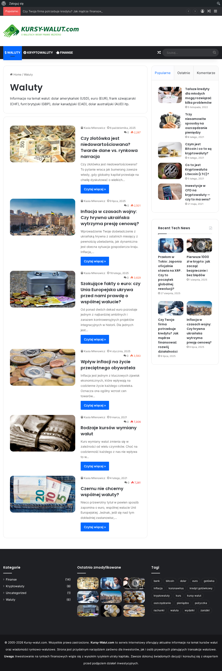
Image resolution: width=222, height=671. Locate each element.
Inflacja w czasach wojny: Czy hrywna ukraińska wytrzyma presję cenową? (110, 217)
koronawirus (176, 588)
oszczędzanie (162, 603)
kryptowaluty (162, 595)
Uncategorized (16, 593)
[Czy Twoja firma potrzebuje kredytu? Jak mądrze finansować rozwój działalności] (170, 308)
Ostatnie (183, 73)
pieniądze (183, 603)
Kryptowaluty (39, 52)
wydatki (189, 610)
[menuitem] (4, 3)
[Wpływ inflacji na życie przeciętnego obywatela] (42, 367)
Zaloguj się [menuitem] (16, 3)
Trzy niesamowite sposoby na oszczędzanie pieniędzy (196, 123)
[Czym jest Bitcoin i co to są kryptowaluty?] (170, 150)
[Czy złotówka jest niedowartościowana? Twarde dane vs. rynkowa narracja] (42, 144)
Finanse (66, 52)
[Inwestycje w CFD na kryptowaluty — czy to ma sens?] (170, 192)
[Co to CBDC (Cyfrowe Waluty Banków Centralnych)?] (111, 611)
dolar (183, 580)
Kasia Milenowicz (94, 127)
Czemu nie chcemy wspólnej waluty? (102, 492)
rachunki (159, 610)
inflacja (158, 588)
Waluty (13, 52)
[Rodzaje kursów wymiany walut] (42, 433)
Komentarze (206, 73)
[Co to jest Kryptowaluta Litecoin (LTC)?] (170, 171)
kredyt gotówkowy (201, 588)
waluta (174, 610)
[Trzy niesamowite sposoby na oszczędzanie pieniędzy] (170, 120)
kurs (178, 595)
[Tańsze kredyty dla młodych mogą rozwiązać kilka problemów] (170, 95)
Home (17, 74)
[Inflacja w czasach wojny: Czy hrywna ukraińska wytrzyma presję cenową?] (42, 217)
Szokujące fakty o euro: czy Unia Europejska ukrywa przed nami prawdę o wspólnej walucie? (110, 293)
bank (157, 580)
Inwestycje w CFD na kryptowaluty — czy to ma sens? (198, 193)
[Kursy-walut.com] (41, 30)
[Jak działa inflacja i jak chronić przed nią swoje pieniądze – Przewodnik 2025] (134, 597)
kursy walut (194, 595)
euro (195, 580)
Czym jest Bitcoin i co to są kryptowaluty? (198, 148)
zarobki (205, 610)
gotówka (209, 580)
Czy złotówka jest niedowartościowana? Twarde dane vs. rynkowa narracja (109, 147)
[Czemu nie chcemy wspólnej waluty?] (42, 494)
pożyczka (201, 603)
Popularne (163, 73)
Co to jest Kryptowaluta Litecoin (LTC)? (197, 169)
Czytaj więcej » (95, 189)
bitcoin (170, 580)
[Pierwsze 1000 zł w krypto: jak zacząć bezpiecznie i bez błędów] (199, 245)
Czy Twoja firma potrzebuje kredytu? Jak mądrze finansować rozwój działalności (77, 11)
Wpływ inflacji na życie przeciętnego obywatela (108, 365)
